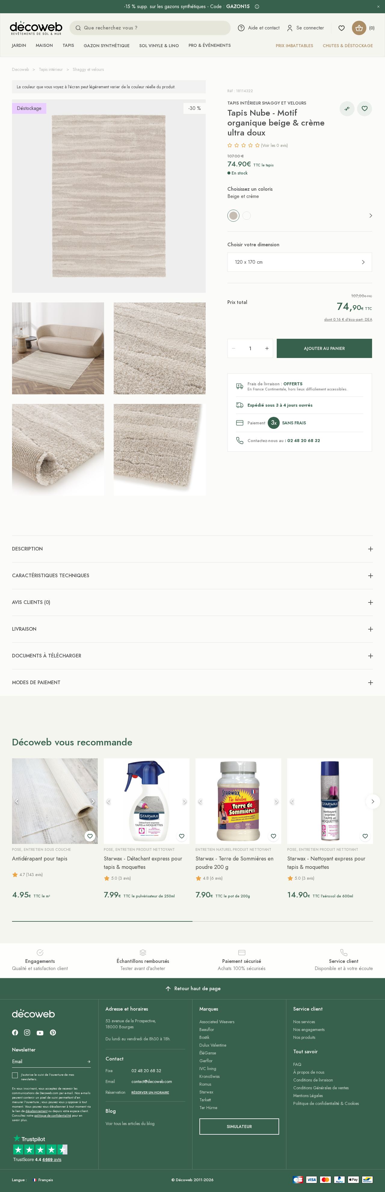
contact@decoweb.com (151, 1081)
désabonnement (37, 1111)
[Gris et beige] (247, 216)
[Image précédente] (16, 801)
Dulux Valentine (212, 1045)
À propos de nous (308, 1072)
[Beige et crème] (233, 216)
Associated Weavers (216, 1022)
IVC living (207, 1069)
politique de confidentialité (52, 1115)
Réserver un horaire (150, 1092)
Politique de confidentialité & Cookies (326, 1103)
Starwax (206, 1092)
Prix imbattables (294, 46)
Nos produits (304, 1037)
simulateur (239, 1127)
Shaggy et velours (88, 69)
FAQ (297, 1064)
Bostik (204, 1037)
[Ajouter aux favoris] (364, 108)
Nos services (304, 1022)
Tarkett (205, 1100)
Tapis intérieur (51, 69)
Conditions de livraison (313, 1080)
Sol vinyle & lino (159, 46)
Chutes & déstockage (348, 46)
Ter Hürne (208, 1108)
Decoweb (20, 69)
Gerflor (206, 1061)
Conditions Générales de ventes (321, 1088)
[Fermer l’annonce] (378, 6)
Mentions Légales (308, 1096)
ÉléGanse (207, 1053)
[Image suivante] (93, 801)
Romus (205, 1084)
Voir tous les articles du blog (130, 1124)
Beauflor (206, 1030)
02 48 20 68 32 (146, 1071)
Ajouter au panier (324, 348)
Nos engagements (309, 1030)
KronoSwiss (209, 1076)
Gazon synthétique (107, 46)
